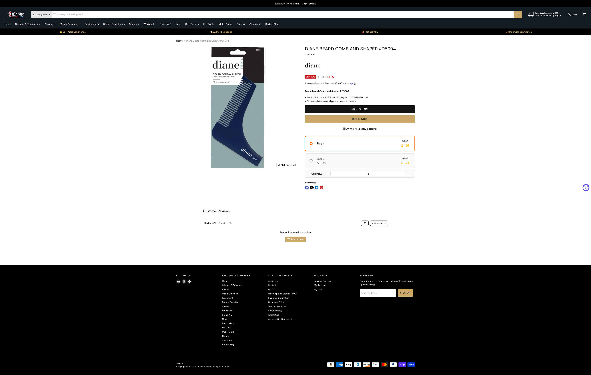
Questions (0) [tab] (225, 223)
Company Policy (276, 302)
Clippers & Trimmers (27, 24)
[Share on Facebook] (307, 187)
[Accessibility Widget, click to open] (586, 187)
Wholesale (149, 24)
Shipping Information (278, 298)
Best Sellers (192, 24)
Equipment (91, 24)
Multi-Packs (225, 24)
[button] (573, 14)
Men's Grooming (69, 24)
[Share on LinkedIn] (316, 187)
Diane (311, 54)
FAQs (270, 289)
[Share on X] (312, 187)
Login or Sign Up (322, 281)
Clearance (255, 24)
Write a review (295, 239)
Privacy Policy (275, 310)
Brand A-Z (165, 24)
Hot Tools (208, 24)
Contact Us (273, 285)
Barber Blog (272, 24)
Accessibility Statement (280, 319)
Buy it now (360, 119)
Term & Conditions (277, 306)
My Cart (318, 289)
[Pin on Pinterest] (321, 187)
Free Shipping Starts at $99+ (283, 293)
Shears (133, 24)
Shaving (49, 24)
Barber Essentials (113, 24)
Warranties (273, 315)
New (178, 24)
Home (7, 24)
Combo (241, 24)
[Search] (518, 14)
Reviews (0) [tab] (210, 223)
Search (179, 363)
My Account (320, 285)
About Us (272, 281)
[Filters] (365, 223)
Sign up (405, 292)
